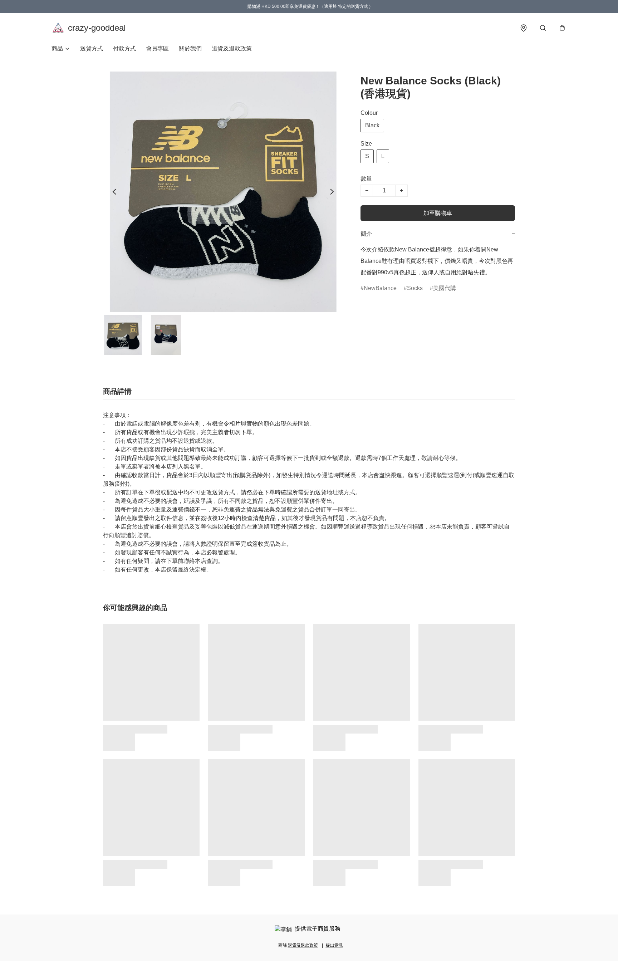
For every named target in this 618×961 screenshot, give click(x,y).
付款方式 (124, 48)
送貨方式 (91, 48)
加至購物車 (437, 213)
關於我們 (190, 48)
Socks (415, 288)
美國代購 (444, 288)
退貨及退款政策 (232, 48)
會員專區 (157, 48)
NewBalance (380, 288)
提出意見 (334, 945)
